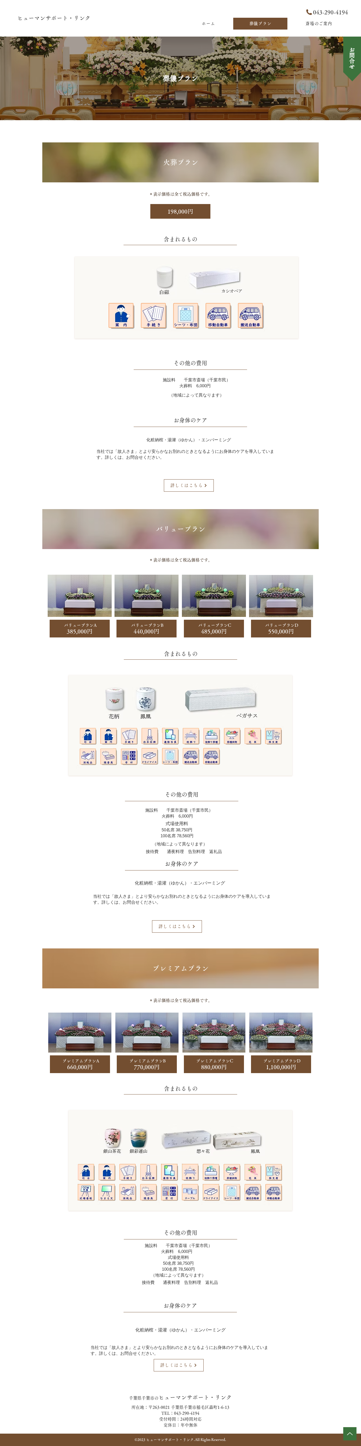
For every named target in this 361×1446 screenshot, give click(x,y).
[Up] (349, 1433)
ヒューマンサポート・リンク (54, 18)
